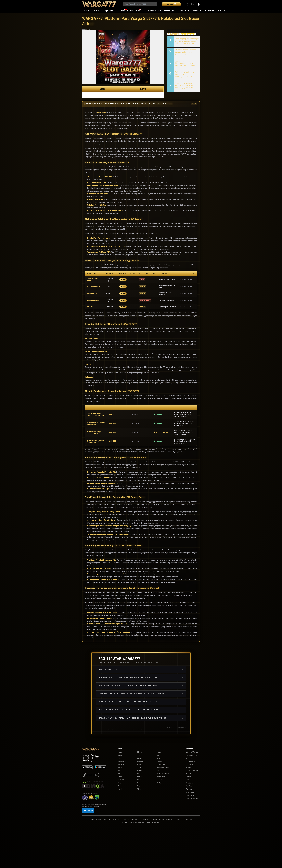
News (120, 752)
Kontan (188, 773)
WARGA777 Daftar (117, 11)
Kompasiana (190, 761)
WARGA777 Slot (133, 11)
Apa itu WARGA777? (141, 669)
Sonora (188, 777)
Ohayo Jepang (162, 764)
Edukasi (211, 11)
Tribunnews (190, 792)
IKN (119, 770)
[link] (193, 4)
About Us (107, 819)
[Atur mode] (187, 4)
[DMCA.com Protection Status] (94, 785)
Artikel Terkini (161, 777)
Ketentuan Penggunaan (130, 819)
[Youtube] (84, 760)
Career (179, 819)
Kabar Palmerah (96, 819)
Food (139, 773)
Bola (159, 11)
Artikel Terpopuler (163, 773)
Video (139, 789)
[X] (88, 756)
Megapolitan (122, 761)
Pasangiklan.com (192, 770)
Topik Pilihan (161, 780)
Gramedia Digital (192, 798)
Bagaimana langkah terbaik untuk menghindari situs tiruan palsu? (141, 718)
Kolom (159, 752)
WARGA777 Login (101, 11)
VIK (158, 755)
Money (195, 11)
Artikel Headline (162, 783)
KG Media (189, 764)
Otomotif (152, 11)
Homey (139, 770)
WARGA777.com (192, 752)
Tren (174, 11)
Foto (139, 786)
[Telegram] (92, 756)
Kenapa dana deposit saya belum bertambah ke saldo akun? (141, 710)
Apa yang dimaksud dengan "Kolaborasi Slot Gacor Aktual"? (141, 677)
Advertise (116, 819)
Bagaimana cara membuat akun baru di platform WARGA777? (141, 685)
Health (187, 11)
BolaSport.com (191, 786)
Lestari (180, 11)
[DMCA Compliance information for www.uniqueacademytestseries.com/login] (94, 775)
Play (158, 770)
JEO (158, 758)
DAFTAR (143, 89)
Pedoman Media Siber (166, 819)
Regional (121, 764)
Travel (218, 11)
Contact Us (188, 819)
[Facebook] (84, 756)
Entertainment (123, 783)
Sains (120, 786)
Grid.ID (188, 780)
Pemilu (120, 767)
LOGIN (102, 89)
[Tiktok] (92, 760)
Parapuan (140, 783)
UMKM (139, 777)
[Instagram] (97, 756)
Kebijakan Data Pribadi (149, 819)
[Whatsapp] (88, 760)
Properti (203, 11)
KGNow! (189, 767)
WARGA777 (170, 4)
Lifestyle (166, 11)
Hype (139, 764)
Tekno (144, 11)
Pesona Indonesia (163, 767)
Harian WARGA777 (192, 755)
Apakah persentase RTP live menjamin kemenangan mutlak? (141, 702)
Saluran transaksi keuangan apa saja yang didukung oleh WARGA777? (141, 693)
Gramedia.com (191, 795)
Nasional (121, 755)
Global (120, 758)
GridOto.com (190, 783)
